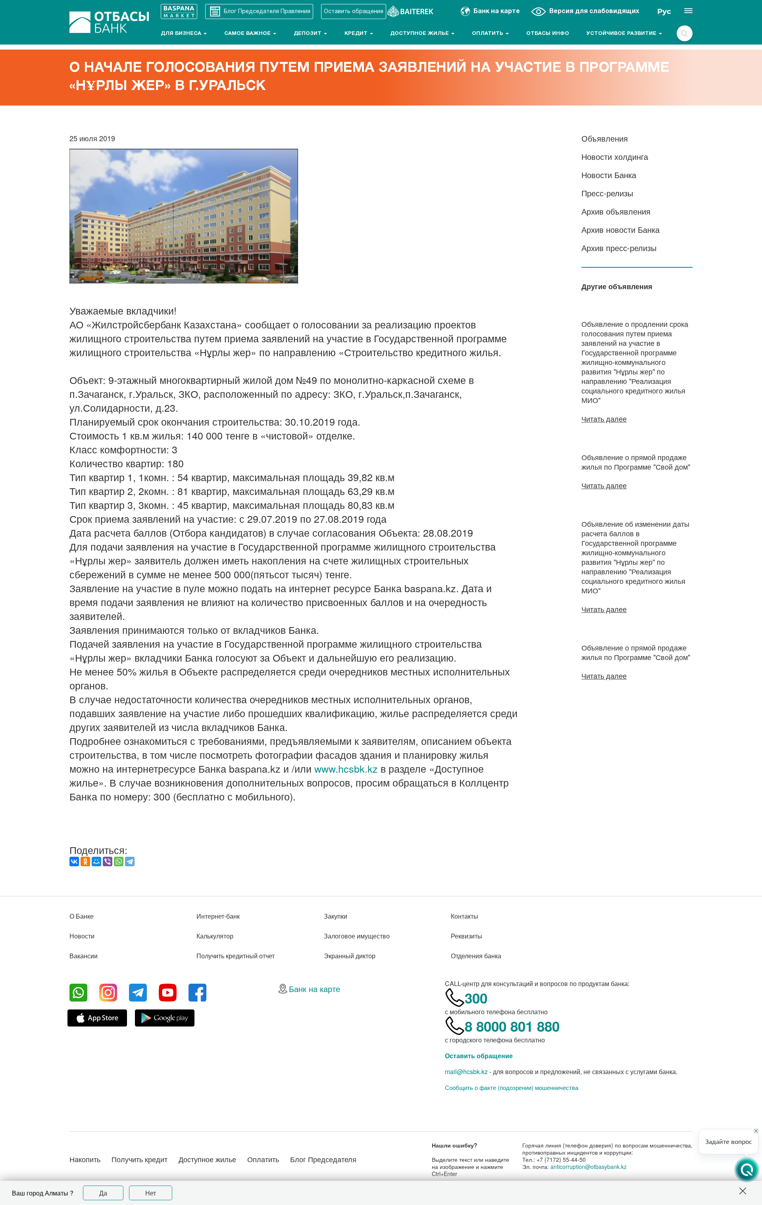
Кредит (356, 33)
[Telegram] (130, 861)
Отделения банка (476, 955)
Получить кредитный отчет (235, 955)
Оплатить (488, 33)
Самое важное (248, 33)
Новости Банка (608, 174)
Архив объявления (615, 211)
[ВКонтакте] (74, 861)
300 (476, 998)
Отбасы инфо (547, 33)
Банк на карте (314, 988)
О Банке (81, 916)
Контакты (464, 916)
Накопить (84, 1159)
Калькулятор (214, 935)
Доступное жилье (420, 33)
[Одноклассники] (85, 861)
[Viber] (107, 861)
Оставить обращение (479, 1055)
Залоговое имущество (357, 935)
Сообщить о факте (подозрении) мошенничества (511, 1088)
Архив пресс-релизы (618, 247)
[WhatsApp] (118, 861)
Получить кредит (139, 1159)
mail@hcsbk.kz (466, 1071)
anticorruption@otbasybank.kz (588, 1166)
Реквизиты (466, 935)
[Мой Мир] (96, 861)
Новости (81, 935)
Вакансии (83, 955)
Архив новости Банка (620, 229)
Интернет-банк (218, 916)
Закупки (335, 916)
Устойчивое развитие (622, 33)
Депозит (308, 33)
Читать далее (604, 418)
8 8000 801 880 (512, 1026)
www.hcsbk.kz (346, 768)
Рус (664, 11)
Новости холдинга (614, 156)
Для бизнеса (182, 33)
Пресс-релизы (607, 193)
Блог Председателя (323, 1159)
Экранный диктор (349, 955)
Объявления (604, 138)
